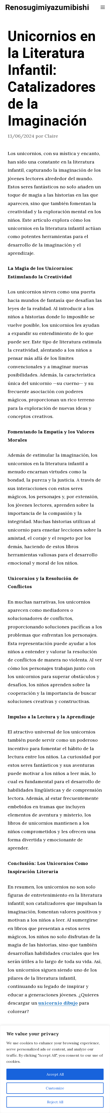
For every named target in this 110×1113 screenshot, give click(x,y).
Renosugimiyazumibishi (47, 7)
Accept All (55, 1074)
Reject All (55, 1102)
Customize (55, 1088)
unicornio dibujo (58, 1003)
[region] (55, 1069)
